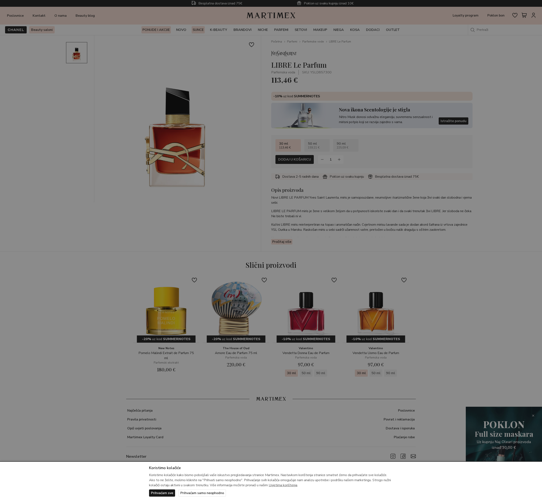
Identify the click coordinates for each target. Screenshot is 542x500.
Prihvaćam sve (162, 493)
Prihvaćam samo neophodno (202, 493)
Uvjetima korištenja (283, 485)
